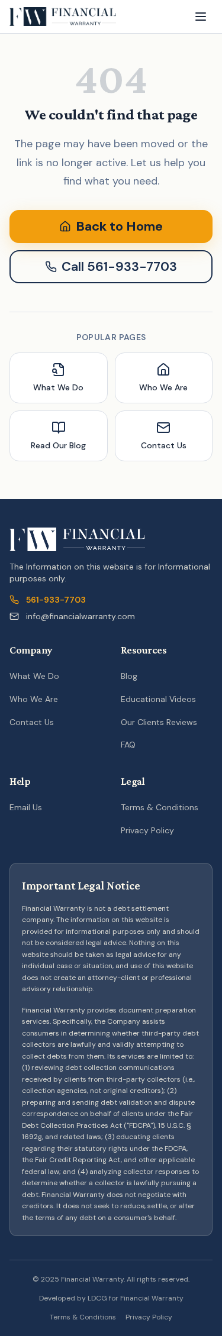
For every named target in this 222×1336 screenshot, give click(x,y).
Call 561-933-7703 (119, 266)
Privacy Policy (147, 830)
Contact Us (31, 722)
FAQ (128, 744)
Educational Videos (158, 699)
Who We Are (33, 699)
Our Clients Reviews (159, 722)
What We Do (34, 676)
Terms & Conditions (159, 807)
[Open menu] (201, 16)
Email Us (25, 807)
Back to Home (119, 226)
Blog (129, 676)
